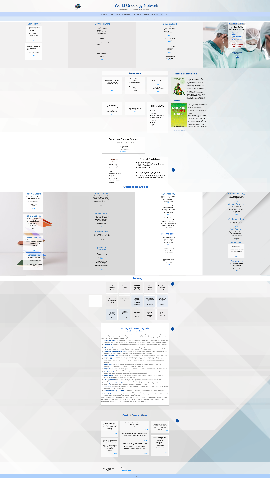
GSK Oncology (113, 164)
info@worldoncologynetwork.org (126, 467)
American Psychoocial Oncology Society (151, 175)
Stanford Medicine (114, 179)
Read (115, 433)
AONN (153, 126)
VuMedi (111, 177)
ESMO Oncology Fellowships (162, 314)
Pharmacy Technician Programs (125, 312)
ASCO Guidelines (144, 167)
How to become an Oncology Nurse (150, 299)
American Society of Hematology (149, 172)
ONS (153, 124)
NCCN (153, 122)
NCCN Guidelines (144, 162)
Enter (112, 90)
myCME (154, 110)
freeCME (154, 113)
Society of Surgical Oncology (147, 174)
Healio (153, 112)
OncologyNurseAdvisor (158, 115)
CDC (110, 169)
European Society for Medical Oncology (151, 164)
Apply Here (123, 151)
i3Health (154, 120)
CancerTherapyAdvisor (158, 117)
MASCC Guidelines (144, 165)
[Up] (173, 170)
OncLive (111, 175)
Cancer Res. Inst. (114, 168)
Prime (153, 119)
